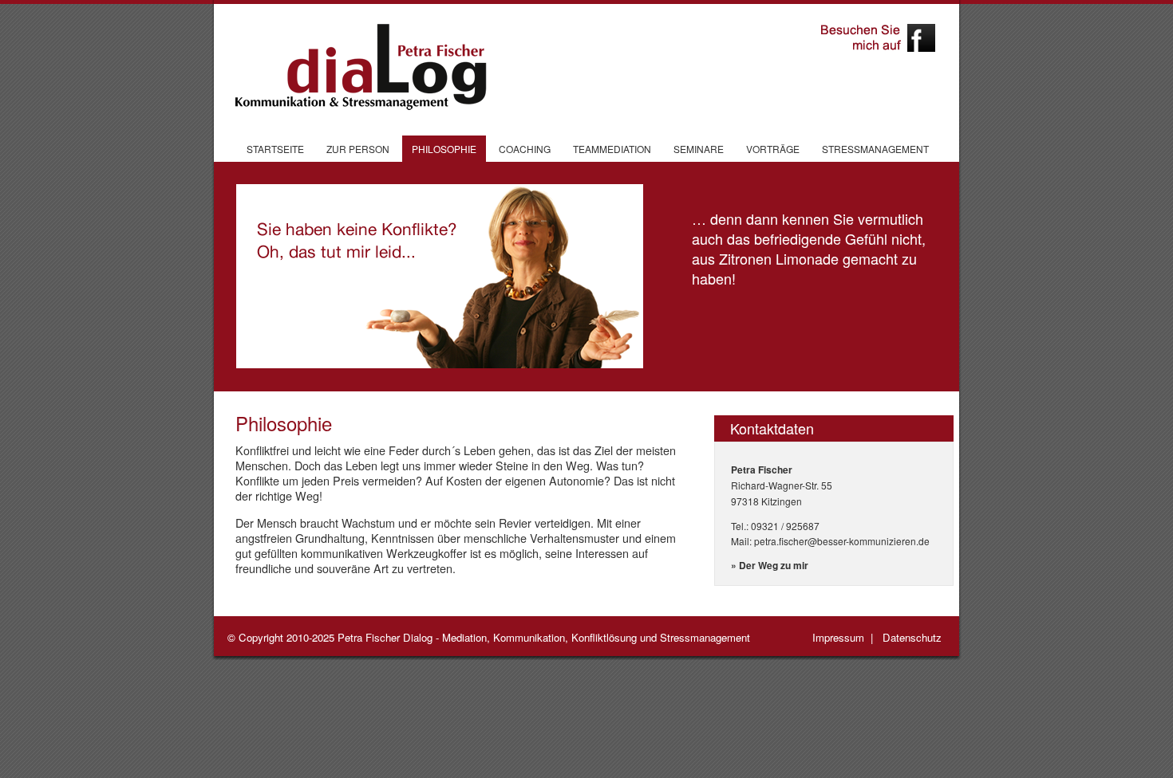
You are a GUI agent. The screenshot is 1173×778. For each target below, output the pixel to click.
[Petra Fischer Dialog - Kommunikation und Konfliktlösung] (355, 67)
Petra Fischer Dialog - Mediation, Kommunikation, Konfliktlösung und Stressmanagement (544, 637)
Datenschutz (912, 637)
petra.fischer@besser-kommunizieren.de (842, 541)
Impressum (838, 637)
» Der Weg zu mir (769, 565)
